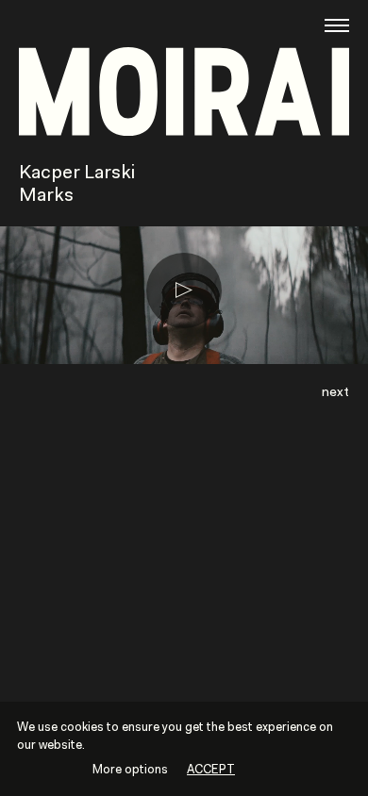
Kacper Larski (77, 173)
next (335, 393)
